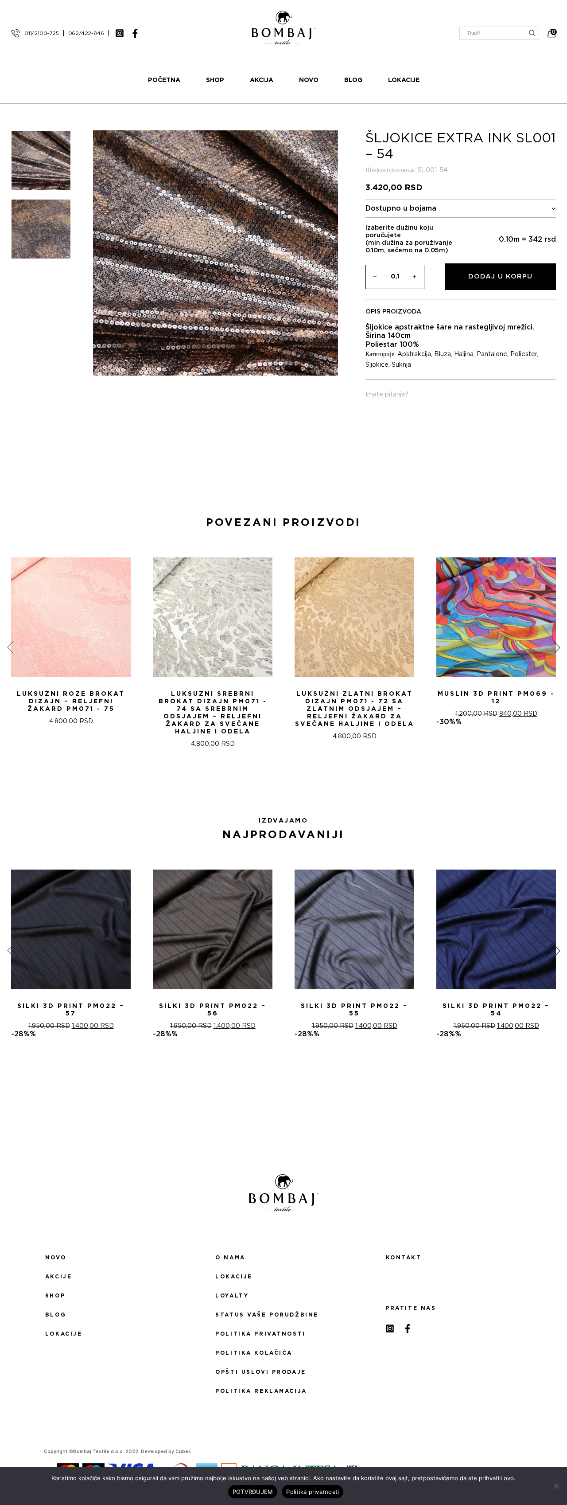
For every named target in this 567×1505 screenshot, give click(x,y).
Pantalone (492, 354)
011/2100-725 (41, 33)
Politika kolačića (253, 1353)
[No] (555, 1485)
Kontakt (404, 1257)
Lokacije (403, 80)
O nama (230, 1257)
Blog (353, 80)
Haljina (464, 354)
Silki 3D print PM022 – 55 (354, 1010)
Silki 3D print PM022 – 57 (70, 1010)
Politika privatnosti (260, 1333)
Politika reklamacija (261, 1391)
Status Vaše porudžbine (266, 1314)
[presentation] (10, 647)
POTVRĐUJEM (253, 1491)
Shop (215, 80)
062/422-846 (86, 33)
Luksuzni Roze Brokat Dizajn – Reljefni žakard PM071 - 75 (71, 701)
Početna (164, 80)
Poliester (523, 354)
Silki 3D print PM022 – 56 (212, 1010)
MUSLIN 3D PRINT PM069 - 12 (496, 698)
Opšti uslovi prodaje (260, 1372)
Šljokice (376, 365)
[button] (278, 779)
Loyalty (232, 1295)
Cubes (183, 1452)
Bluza (442, 354)
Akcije (58, 1276)
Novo (308, 80)
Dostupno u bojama (400, 208)
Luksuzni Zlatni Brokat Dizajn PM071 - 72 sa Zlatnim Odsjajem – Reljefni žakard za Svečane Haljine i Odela (354, 709)
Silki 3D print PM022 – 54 (496, 1010)
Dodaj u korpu (500, 276)
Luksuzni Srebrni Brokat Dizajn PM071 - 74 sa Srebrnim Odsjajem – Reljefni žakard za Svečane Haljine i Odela (213, 713)
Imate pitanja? (386, 395)
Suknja (401, 365)
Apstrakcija (414, 354)
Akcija (261, 80)
